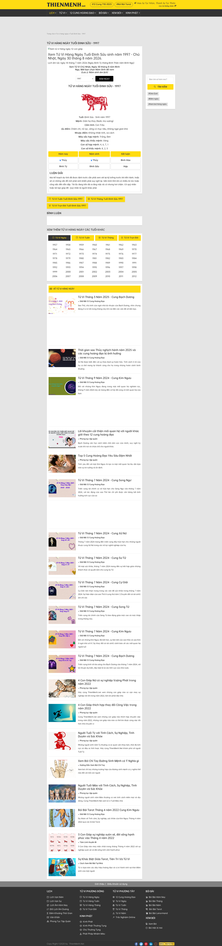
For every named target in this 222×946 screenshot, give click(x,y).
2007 (68, 276)
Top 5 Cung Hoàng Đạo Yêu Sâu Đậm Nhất (105, 455)
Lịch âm (52, 63)
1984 (134, 258)
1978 (54, 258)
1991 (134, 263)
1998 (134, 267)
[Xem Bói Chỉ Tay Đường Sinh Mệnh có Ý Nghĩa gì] (62, 769)
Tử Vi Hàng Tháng (91, 905)
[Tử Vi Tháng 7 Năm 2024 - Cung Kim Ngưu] (62, 639)
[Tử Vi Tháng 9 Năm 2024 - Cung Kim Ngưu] (62, 386)
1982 (107, 258)
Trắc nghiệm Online (125, 917)
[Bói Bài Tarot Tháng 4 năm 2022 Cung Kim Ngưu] (62, 818)
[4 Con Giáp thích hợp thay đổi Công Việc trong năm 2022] (62, 713)
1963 (134, 245)
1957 (54, 245)
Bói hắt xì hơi (155, 928)
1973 (81, 254)
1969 (121, 249)
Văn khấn (55, 917)
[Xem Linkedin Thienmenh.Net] (151, 944)
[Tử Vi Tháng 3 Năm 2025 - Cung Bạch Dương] (62, 305)
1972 (68, 254)
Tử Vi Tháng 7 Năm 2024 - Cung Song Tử (103, 607)
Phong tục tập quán (60, 921)
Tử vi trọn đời (90, 909)
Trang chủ (50, 33)
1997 (121, 267)
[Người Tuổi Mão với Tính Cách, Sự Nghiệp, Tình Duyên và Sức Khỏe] (62, 793)
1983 (121, 258)
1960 (94, 245)
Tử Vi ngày (60, 238)
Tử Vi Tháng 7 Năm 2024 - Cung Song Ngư (104, 480)
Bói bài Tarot (155, 909)
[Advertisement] (111, 24)
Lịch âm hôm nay (59, 905)
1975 (107, 254)
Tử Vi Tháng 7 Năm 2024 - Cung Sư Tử (102, 558)
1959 (81, 245)
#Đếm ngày (154, 99)
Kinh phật (132, 13)
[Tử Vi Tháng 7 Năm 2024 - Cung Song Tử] (62, 615)
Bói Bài (103, 13)
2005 (134, 272)
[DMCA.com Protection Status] (166, 944)
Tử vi (62, 13)
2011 (121, 276)
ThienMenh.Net (76, 944)
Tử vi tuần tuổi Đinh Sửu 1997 (67, 199)
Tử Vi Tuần (121, 905)
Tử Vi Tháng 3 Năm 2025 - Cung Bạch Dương (106, 297)
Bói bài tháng (155, 901)
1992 (54, 267)
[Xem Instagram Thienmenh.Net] (155, 944)
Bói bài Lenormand (158, 913)
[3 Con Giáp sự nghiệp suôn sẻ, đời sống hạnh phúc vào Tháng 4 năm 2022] (62, 843)
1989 (107, 263)
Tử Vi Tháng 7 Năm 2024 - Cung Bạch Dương (106, 656)
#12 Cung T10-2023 (102, 4)
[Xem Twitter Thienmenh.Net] (141, 944)
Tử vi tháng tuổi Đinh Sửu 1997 (107, 199)
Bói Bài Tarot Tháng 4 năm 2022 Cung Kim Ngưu (108, 810)
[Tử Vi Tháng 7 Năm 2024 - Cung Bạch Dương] (62, 664)
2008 (81, 276)
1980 (81, 258)
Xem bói (153, 924)
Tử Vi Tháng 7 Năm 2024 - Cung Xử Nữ (102, 533)
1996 (107, 267)
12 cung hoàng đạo (82, 13)
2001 (81, 272)
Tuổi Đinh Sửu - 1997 (77, 33)
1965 (68, 249)
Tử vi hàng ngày (62, 33)
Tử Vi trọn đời (131, 238)
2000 (68, 272)
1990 (121, 263)
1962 (121, 245)
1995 (94, 267)
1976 (121, 254)
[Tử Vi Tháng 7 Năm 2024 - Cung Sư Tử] (62, 566)
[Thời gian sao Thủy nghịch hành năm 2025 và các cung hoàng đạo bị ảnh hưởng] (62, 358)
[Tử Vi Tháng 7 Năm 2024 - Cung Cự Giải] (62, 590)
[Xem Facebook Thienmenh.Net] (136, 944)
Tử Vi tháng (108, 238)
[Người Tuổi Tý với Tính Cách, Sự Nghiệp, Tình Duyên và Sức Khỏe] (62, 741)
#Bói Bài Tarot (123, 4)
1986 (68, 263)
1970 (134, 249)
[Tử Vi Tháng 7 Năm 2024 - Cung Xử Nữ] (62, 541)
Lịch (51, 13)
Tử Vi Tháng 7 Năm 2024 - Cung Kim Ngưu (104, 631)
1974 (94, 254)
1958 (68, 245)
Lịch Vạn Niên (56, 897)
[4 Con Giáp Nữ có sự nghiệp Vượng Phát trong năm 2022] (62, 688)
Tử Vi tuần (84, 238)
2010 (107, 276)
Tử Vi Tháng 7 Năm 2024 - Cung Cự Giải (103, 582)
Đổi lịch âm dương (59, 909)
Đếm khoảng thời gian (60, 913)
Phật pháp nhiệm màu (94, 934)
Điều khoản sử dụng (117, 884)
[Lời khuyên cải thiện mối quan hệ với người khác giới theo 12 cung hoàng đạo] (62, 439)
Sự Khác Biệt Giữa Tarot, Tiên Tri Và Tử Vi (104, 859)
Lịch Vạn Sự (56, 901)
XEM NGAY (104, 79)
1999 (54, 272)
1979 (68, 258)
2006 (54, 276)
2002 (94, 272)
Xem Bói (116, 13)
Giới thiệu (99, 884)
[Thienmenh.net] (66, 4)
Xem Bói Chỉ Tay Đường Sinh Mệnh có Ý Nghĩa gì (108, 761)
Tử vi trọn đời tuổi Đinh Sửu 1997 (69, 205)
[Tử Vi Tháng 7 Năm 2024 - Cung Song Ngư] (62, 488)
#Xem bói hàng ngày (158, 104)
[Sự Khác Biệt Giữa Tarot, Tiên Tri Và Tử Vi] (62, 867)
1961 (108, 245)
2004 (120, 272)
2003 (107, 272)
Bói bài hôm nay (157, 897)
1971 (55, 254)
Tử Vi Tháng (121, 909)
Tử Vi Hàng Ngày (91, 897)
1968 (107, 249)
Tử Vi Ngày (121, 901)
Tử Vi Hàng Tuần (91, 901)
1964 (54, 249)
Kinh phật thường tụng (94, 926)
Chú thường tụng (92, 930)
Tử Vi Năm (121, 913)
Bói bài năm (155, 905)
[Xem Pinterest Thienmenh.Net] (146, 944)
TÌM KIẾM (162, 87)
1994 (81, 267)
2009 (94, 276)
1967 (94, 249)
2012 (134, 276)
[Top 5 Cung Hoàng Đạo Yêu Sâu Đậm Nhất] (62, 464)
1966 (81, 249)
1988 (94, 263)
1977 (134, 254)
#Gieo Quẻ (153, 93)
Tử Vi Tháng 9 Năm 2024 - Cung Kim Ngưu (104, 378)
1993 (68, 267)
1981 (94, 258)
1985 (54, 263)
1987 (81, 263)
